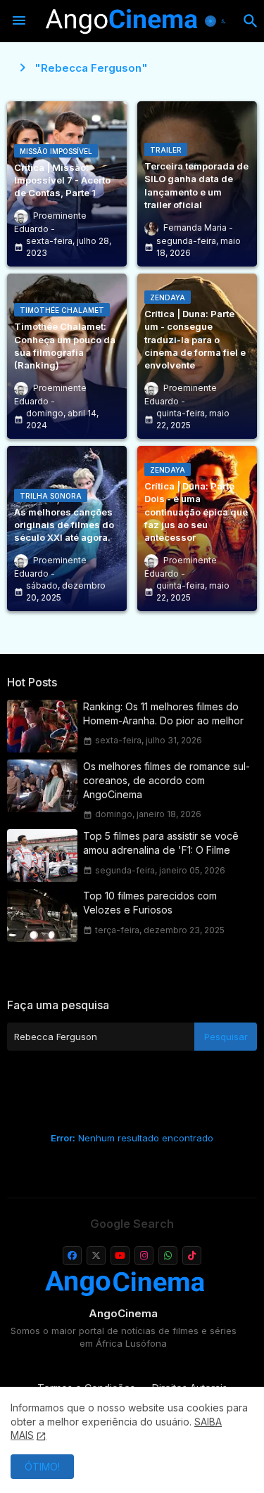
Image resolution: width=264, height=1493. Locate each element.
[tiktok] (191, 1255)
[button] (216, 21)
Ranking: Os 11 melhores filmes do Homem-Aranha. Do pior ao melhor (163, 713)
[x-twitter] (96, 1255)
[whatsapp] (167, 1255)
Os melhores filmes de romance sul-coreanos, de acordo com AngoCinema (166, 780)
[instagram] (143, 1255)
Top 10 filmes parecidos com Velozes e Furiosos (150, 903)
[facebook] (72, 1255)
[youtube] (120, 1255)
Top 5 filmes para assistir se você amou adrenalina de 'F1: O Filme (161, 843)
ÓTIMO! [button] (42, 1467)
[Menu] (19, 21)
